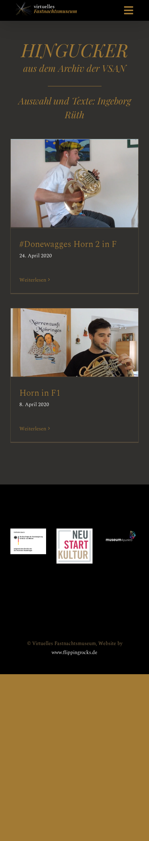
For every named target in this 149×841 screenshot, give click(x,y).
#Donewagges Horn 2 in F (63, 176)
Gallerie (86, 176)
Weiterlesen (32, 280)
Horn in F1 (63, 335)
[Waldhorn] (74, 183)
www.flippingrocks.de (74, 652)
